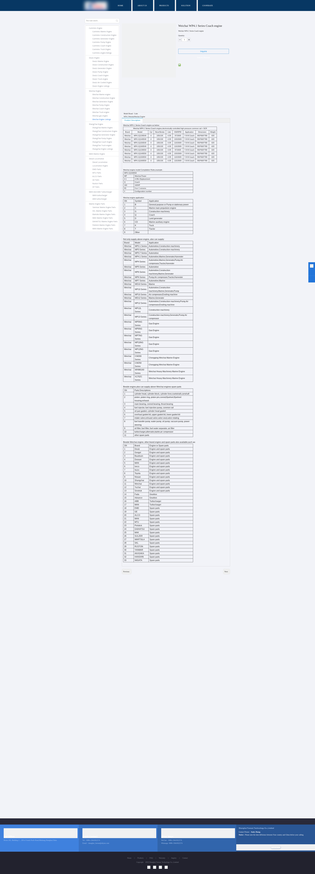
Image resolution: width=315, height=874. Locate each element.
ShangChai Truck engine (101, 145)
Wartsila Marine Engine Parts (103, 214)
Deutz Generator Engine (102, 68)
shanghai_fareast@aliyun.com (98, 843)
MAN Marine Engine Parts (102, 228)
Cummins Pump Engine (101, 42)
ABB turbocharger (99, 199)
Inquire (203, 51)
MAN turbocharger (99, 195)
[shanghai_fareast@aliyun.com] (311, 279)
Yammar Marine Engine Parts (104, 207)
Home (129, 858)
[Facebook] (166, 867)
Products (140, 858)
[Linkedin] (150, 867)
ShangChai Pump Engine (102, 138)
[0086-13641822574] (311, 266)
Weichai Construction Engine (103, 98)
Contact (185, 858)
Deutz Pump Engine (100, 72)
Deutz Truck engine (100, 79)
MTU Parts (96, 173)
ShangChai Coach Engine (102, 142)
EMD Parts (96, 169)
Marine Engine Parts (97, 204)
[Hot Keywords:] (117, 21)
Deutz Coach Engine (100, 75)
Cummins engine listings (102, 53)
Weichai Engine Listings (101, 119)
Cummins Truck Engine (101, 49)
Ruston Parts (97, 183)
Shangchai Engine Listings (102, 149)
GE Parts (95, 180)
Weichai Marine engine (101, 94)
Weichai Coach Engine (101, 108)
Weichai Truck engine (100, 112)
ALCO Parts (97, 176)
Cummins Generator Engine (103, 38)
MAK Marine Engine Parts (102, 218)
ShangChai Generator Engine (103, 135)
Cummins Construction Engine (104, 35)
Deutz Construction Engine (103, 65)
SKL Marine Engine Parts (102, 211)
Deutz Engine (94, 58)
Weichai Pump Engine (101, 105)
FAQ (151, 858)
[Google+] (156, 867)
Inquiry (173, 858)
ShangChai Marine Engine (102, 127)
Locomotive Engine (100, 166)
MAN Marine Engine (97, 154)
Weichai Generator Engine (102, 101)
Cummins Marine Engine (102, 31)
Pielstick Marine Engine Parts (103, 225)
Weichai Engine (95, 91)
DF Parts (95, 187)
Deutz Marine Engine (100, 61)
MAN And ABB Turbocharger (100, 192)
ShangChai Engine (96, 124)
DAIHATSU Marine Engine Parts (105, 221)
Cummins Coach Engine (101, 46)
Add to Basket (203, 57)
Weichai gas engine (100, 116)
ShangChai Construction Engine (104, 131)
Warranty (162, 858)
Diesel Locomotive (96, 159)
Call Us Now (276, 847)
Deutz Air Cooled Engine (102, 82)
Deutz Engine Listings (101, 86)
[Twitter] (162, 867)
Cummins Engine (95, 28)
